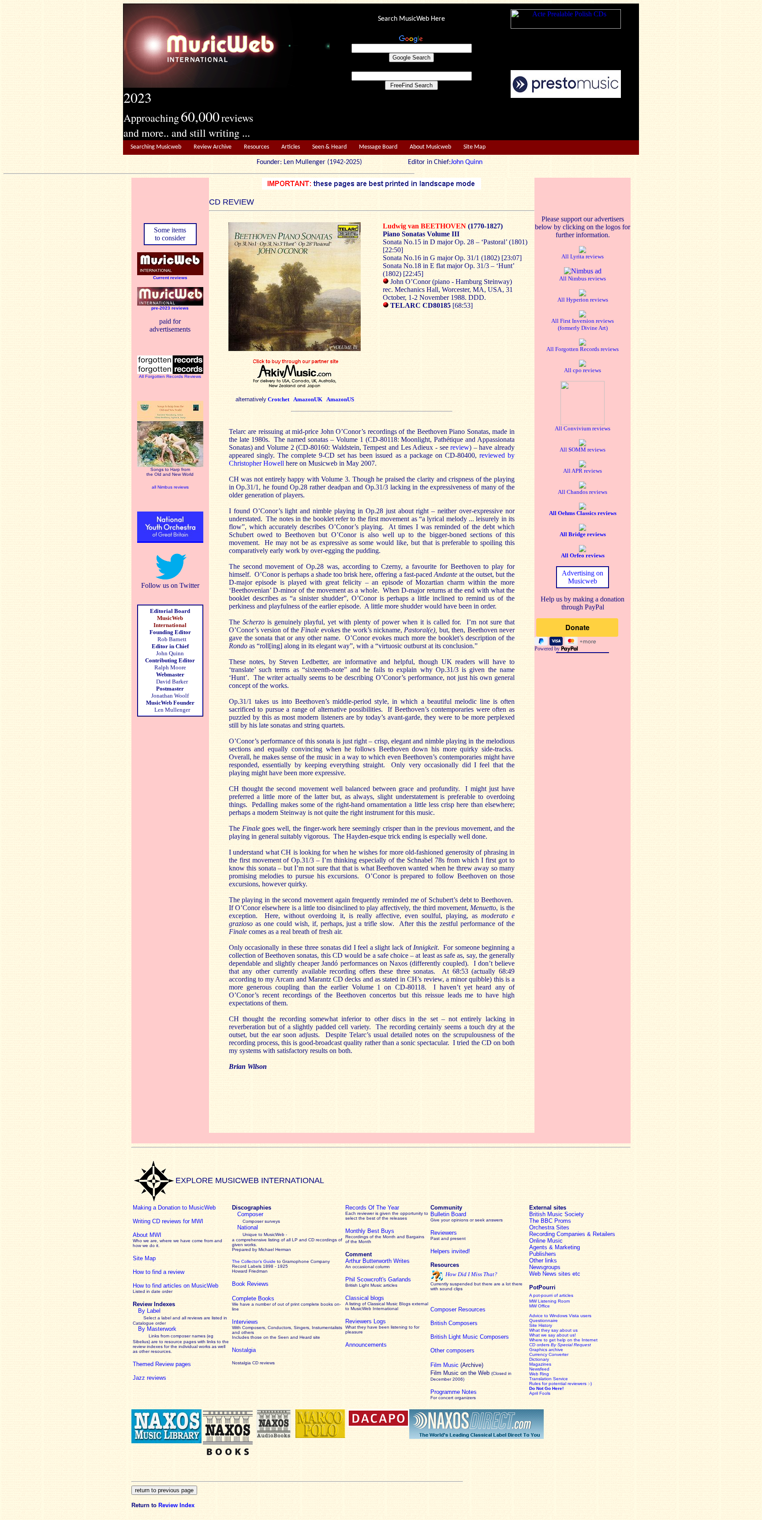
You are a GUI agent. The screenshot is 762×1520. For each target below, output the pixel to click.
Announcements (366, 1344)
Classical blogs (364, 1298)
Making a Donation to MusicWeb (174, 1207)
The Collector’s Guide (254, 1261)
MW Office (539, 1305)
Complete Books (253, 1298)
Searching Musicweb (156, 147)
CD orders (560, 1344)
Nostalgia (244, 1350)
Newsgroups (544, 1267)
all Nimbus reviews (170, 487)
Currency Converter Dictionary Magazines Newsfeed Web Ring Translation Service (548, 1366)
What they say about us (553, 1330)
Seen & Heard (329, 147)
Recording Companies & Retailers (572, 1234)
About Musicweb (430, 147)
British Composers (454, 1323)
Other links (543, 1260)
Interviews (245, 1321)
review (459, 447)
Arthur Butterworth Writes (377, 1261)
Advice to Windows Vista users (560, 1315)
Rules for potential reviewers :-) (560, 1383)
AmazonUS (340, 399)
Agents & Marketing (554, 1247)
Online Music (546, 1240)
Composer (250, 1214)
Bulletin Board (448, 1214)
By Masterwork (157, 1329)
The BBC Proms (550, 1220)
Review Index (176, 1505)
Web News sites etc (554, 1273)
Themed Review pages (162, 1364)
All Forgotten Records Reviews (170, 376)
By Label (149, 1310)
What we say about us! (552, 1335)
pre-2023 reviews (170, 308)
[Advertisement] (484, 119)
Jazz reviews (149, 1377)
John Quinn (466, 162)
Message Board (378, 147)
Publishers (542, 1254)
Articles (290, 147)
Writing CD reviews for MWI (168, 1221)
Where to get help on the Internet (563, 1339)
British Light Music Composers (469, 1336)
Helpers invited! (450, 1251)
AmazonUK (307, 399)
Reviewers (443, 1232)
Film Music (444, 1365)
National (247, 1227)
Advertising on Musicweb (582, 577)
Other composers (452, 1350)
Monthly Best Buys (369, 1231)
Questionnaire (543, 1320)
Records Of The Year (372, 1207)
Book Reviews (250, 1284)
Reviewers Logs (365, 1321)
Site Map (474, 147)
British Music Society (556, 1214)
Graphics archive (546, 1349)
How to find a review (158, 1272)
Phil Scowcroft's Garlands (378, 1279)
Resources (256, 147)
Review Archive (213, 147)
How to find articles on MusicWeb (175, 1285)
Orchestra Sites (549, 1227)
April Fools (539, 1393)
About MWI (147, 1235)
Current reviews (170, 277)
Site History (540, 1325)
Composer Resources (458, 1309)
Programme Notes (453, 1392)
